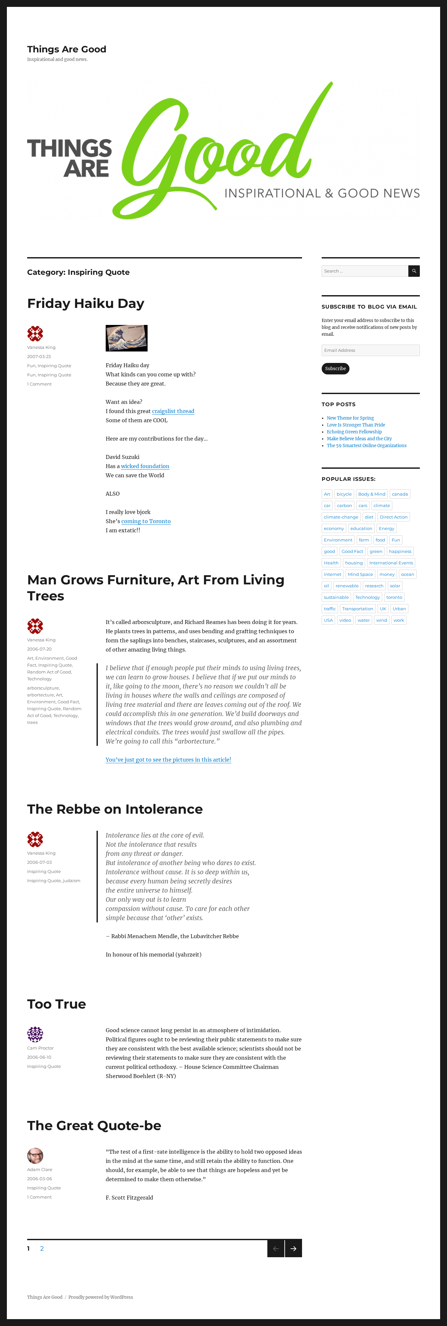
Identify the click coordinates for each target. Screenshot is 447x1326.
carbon (344, 505)
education (361, 528)
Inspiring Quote (54, 365)
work (399, 620)
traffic (330, 608)
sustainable (336, 597)
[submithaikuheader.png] (204, 338)
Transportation (357, 608)
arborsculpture (43, 688)
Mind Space (360, 574)
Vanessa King (41, 347)
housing (354, 562)
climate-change (341, 517)
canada (400, 494)
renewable (347, 585)
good (329, 551)
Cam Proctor (40, 1048)
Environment (49, 658)
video (345, 620)
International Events (391, 562)
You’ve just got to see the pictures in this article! (168, 759)
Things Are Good (66, 49)
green (376, 551)
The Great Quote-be (94, 1125)
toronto (394, 597)
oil (326, 585)
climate (382, 505)
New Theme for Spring (350, 418)
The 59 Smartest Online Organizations (367, 445)
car (327, 505)
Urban (399, 608)
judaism (71, 880)
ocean (407, 574)
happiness (400, 551)
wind (381, 620)
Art (30, 658)
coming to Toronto (146, 521)
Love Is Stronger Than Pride (356, 425)
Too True (56, 1004)
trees (32, 722)
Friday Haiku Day (85, 303)
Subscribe (335, 368)
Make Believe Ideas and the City (359, 439)
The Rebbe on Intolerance (115, 809)
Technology (39, 678)
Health (331, 562)
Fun (31, 365)
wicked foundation (145, 466)
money (387, 574)
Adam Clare (39, 1169)
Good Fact (68, 701)
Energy (386, 528)
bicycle (344, 494)
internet (332, 574)
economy (334, 528)
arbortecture (40, 694)
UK (383, 608)
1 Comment (39, 384)
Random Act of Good (49, 671)
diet (369, 517)
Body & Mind (371, 494)
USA (328, 620)
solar (395, 585)
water (364, 620)
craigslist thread (173, 411)
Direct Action (394, 517)
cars (363, 505)
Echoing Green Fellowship (354, 432)
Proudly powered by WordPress (100, 1297)
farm (364, 539)
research (374, 585)
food (380, 539)
